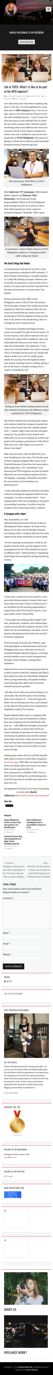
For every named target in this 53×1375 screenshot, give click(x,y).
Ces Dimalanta (10, 1062)
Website (6, 954)
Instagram (43, 795)
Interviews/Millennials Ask (16, 96)
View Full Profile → (12, 1093)
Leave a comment (21, 99)
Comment (8, 898)
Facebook (22, 795)
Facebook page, (11, 762)
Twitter (31, 795)
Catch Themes (32, 1370)
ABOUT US (10, 1309)
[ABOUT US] (26, 1288)
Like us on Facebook (13, 993)
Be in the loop (26, 42)
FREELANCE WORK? (15, 1352)
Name (6, 933)
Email (6, 943)
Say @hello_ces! (10, 1157)
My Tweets (8, 1176)
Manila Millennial (25, 1367)
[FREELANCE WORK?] (26, 1331)
